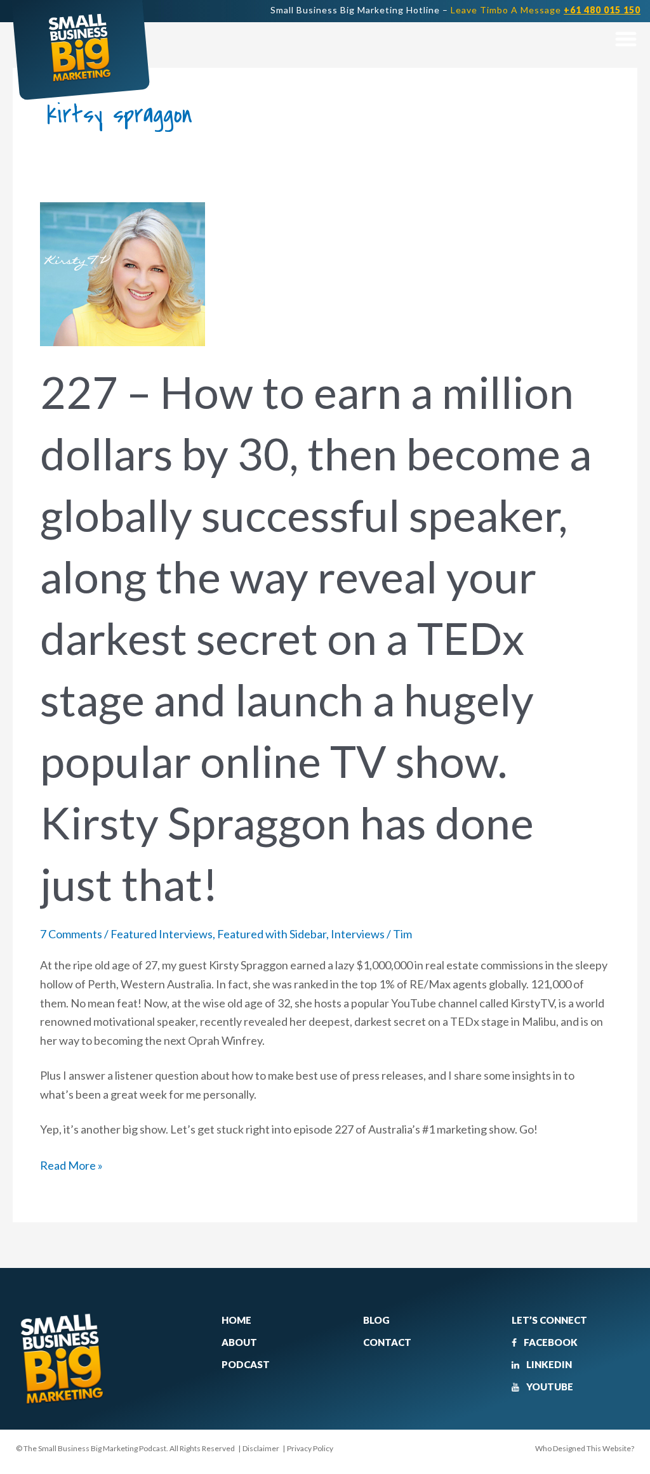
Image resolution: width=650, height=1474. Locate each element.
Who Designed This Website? (584, 1448)
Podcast (246, 1364)
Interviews (358, 934)
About (239, 1342)
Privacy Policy (310, 1448)
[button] (625, 38)
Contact (387, 1342)
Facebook (550, 1342)
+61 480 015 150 (602, 9)
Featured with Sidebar (271, 934)
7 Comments (71, 934)
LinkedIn (548, 1364)
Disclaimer (260, 1448)
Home (236, 1320)
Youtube (548, 1386)
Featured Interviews (161, 934)
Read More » (71, 1164)
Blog (376, 1320)
